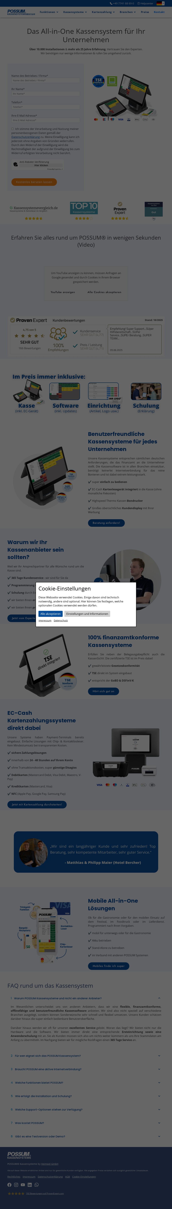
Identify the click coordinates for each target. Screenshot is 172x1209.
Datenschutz (61, 620)
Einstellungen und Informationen (87, 614)
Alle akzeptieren (50, 614)
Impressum (45, 620)
